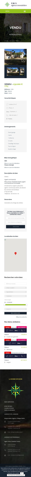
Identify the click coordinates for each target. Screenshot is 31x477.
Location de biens (9, 408)
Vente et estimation (9, 410)
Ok (22, 473)
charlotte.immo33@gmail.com (17, 455)
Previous (19, 60)
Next (23, 60)
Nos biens (12, 41)
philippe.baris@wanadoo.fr (17, 432)
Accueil (6, 41)
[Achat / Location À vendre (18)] (15, 288)
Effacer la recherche (21, 317)
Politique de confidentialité (16, 475)
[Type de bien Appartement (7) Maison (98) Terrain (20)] (15, 292)
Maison (6, 334)
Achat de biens (8, 406)
